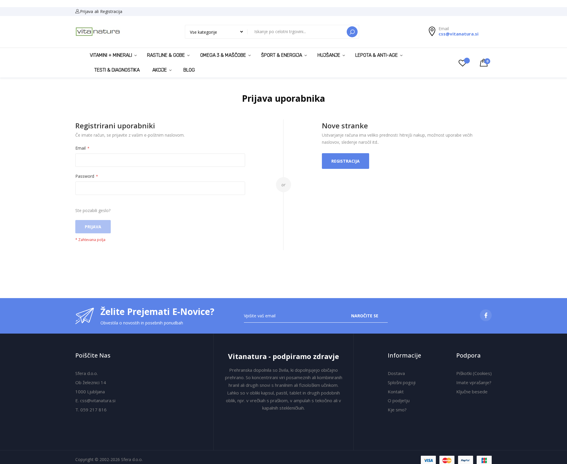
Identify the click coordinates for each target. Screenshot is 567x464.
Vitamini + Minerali (111, 55)
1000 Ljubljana (90, 392)
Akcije (159, 70)
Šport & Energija (281, 55)
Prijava (86, 11)
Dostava (396, 373)
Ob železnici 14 (90, 382)
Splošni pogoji (402, 382)
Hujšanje (328, 55)
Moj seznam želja (464, 63)
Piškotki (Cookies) (474, 373)
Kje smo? (397, 410)
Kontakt (396, 392)
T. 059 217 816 (91, 410)
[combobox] (297, 31)
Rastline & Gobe (166, 55)
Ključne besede (472, 392)
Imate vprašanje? (473, 382)
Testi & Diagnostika (117, 70)
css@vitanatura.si (458, 34)
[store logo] (97, 32)
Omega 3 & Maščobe (223, 55)
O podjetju (399, 400)
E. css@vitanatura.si (95, 400)
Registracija (111, 11)
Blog (189, 70)
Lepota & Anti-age (376, 55)
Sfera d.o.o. (86, 373)
